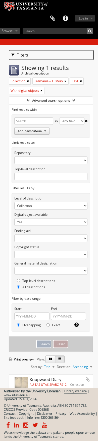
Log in (83, 18)
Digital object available (30, 214)
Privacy (61, 413)
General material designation (35, 263)
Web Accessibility (82, 413)
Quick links (65, 18)
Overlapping (31, 325)
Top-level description (29, 169)
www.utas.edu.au (17, 395)
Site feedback (14, 417)
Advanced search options (51, 100)
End (54, 308)
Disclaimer (44, 413)
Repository (22, 152)
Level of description (28, 198)
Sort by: (36, 366)
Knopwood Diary (45, 379)
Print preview (23, 359)
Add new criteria (30, 131)
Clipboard (52, 18)
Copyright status (26, 247)
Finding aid (22, 230)
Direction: (64, 366)
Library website (75, 391)
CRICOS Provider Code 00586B (26, 409)
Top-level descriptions (38, 280)
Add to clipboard (87, 379)
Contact (10, 413)
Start (18, 308)
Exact (55, 325)
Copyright (26, 413)
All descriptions (33, 287)
